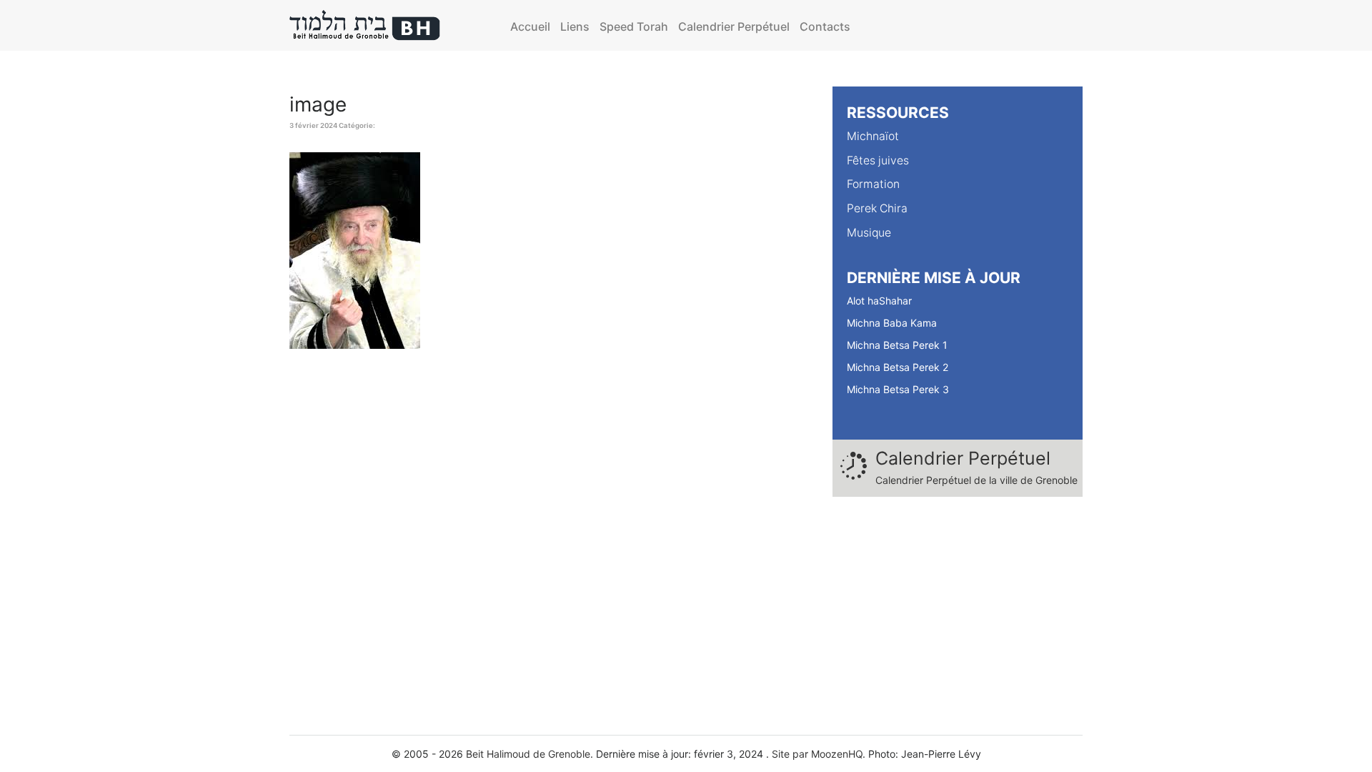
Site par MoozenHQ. (818, 754)
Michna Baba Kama (892, 323)
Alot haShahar (879, 301)
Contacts (825, 26)
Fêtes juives (878, 160)
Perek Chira (877, 208)
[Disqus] (550, 542)
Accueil (530, 26)
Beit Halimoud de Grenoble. (529, 754)
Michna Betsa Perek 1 (897, 345)
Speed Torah (634, 26)
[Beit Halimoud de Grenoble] (365, 25)
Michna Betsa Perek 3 (898, 389)
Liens (575, 26)
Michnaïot (873, 136)
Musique (869, 232)
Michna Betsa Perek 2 (897, 367)
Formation (873, 184)
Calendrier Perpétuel (734, 26)
